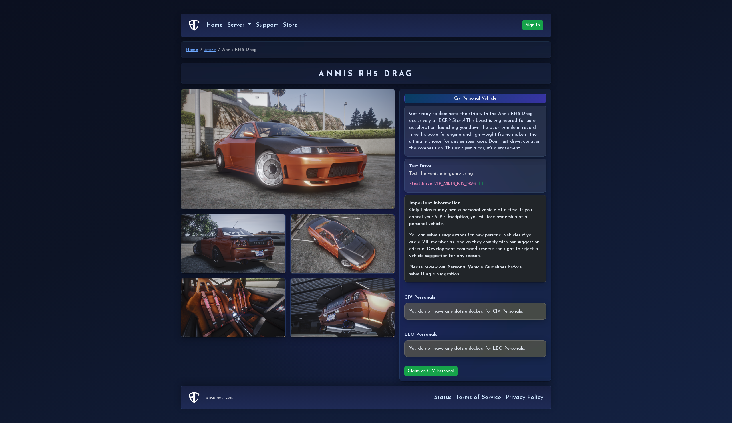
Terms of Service (478, 397)
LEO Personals (420, 334)
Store (290, 25)
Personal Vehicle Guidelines (476, 267)
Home (214, 25)
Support (267, 25)
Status (442, 397)
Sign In (533, 25)
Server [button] (236, 25)
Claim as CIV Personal (431, 371)
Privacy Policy (524, 397)
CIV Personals (419, 297)
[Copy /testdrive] (481, 183)
